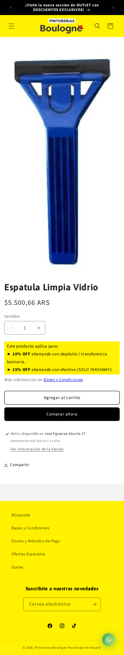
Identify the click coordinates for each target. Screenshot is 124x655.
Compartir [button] (19, 465)
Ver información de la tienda (37, 449)
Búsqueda (21, 515)
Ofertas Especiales (29, 554)
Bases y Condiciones (63, 380)
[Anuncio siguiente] (113, 7)
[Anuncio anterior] (10, 7)
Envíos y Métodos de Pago (36, 541)
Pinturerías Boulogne (51, 647)
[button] (11, 26)
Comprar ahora (62, 414)
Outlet (18, 567)
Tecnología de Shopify (84, 647)
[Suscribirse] (94, 604)
